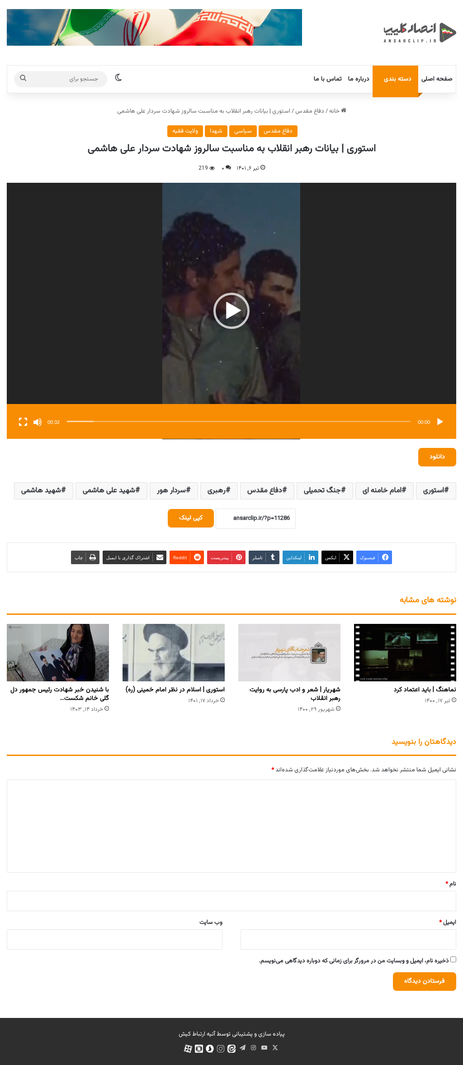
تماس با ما (328, 79)
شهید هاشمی (41, 490)
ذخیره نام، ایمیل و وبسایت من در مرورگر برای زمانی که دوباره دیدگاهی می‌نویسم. (354, 960)
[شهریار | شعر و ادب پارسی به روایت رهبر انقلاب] (289, 652)
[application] (231, 311)
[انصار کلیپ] (420, 32)
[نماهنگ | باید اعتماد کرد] (405, 652)
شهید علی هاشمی (109, 490)
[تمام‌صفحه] (23, 422)
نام (450, 884)
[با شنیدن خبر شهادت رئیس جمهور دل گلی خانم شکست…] (58, 652)
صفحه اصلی (437, 79)
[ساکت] (37, 422)
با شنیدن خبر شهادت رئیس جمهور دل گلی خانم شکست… (59, 694)
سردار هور (171, 490)
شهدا (216, 131)
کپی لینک (191, 518)
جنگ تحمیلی (322, 490)
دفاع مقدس (309, 111)
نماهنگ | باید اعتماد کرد (425, 690)
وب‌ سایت (210, 922)
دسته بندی (397, 79)
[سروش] (209, 1048)
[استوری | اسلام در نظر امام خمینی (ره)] (174, 652)
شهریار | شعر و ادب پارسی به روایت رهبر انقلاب (295, 694)
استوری (433, 490)
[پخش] (439, 422)
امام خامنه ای (382, 490)
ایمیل (447, 922)
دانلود (437, 457)
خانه (335, 111)
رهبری (217, 490)
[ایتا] (231, 1048)
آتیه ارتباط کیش (197, 1034)
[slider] (239, 421)
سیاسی (243, 131)
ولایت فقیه (185, 131)
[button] (231, 311)
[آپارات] (188, 1048)
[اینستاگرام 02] (220, 1048)
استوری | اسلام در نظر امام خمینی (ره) (175, 690)
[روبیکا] (199, 1048)
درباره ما (358, 79)
